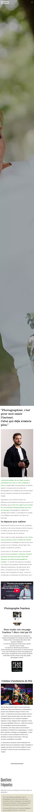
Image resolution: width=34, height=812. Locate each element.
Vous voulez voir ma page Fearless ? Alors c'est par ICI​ (17, 631)
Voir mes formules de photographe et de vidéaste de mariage (17, 770)
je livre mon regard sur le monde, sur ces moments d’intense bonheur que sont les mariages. (17, 507)
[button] (31, 2)
